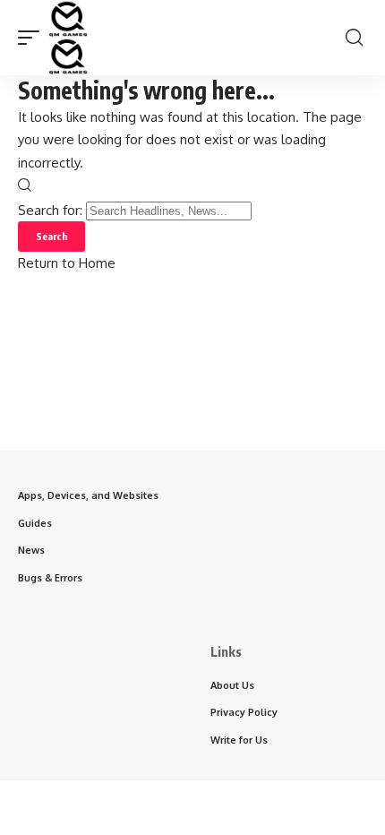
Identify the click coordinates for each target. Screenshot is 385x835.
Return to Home (67, 262)
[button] (33, 37)
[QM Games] (68, 37)
